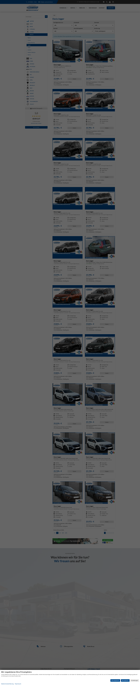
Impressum (18, 684)
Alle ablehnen (125, 680)
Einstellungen (134, 680)
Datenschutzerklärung (7, 684)
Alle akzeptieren (115, 680)
